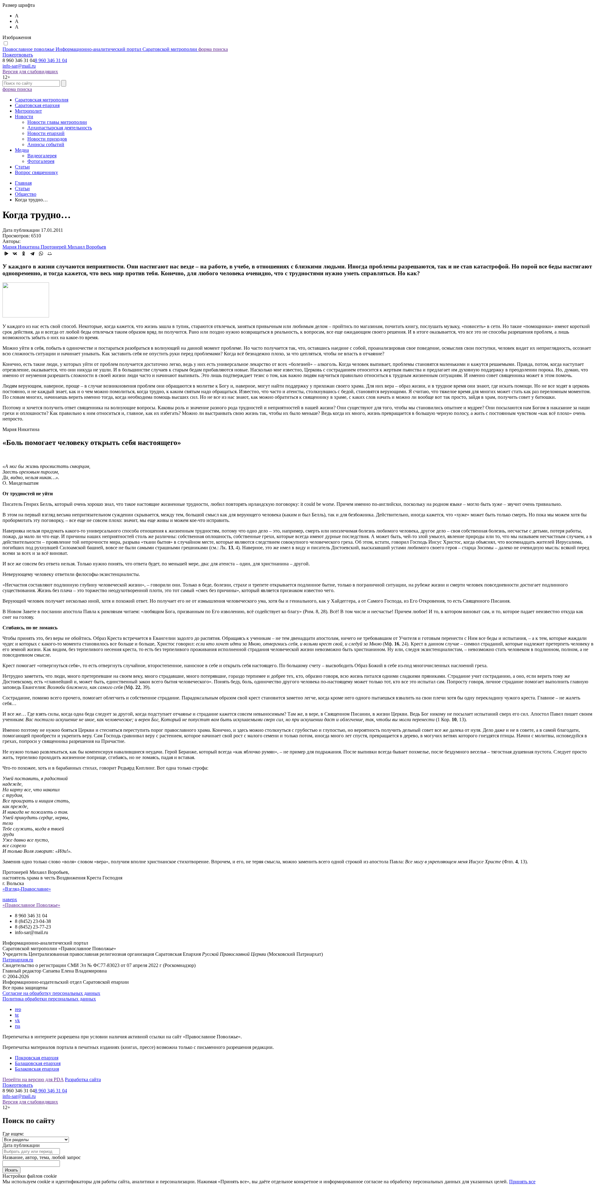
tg (17, 1015)
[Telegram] (32, 253)
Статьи (22, 166)
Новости (24, 116)
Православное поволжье (99, 49)
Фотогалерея (40, 161)
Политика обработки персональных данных (49, 998)
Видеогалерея (41, 155)
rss (17, 1026)
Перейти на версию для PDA (33, 1079)
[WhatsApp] (41, 253)
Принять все (522, 1181)
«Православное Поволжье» (31, 905)
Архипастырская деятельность (59, 127)
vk (17, 1020)
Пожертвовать (17, 54)
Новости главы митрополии (57, 122)
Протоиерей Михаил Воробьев (73, 247)
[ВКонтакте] (15, 253)
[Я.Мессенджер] (6, 253)
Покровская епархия (36, 1057)
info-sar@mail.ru (19, 66)
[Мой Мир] (49, 253)
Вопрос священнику (36, 172)
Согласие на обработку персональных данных (51, 993)
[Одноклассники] (23, 253)
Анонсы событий (45, 144)
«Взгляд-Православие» (26, 889)
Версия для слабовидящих (30, 71)
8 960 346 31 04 (51, 60)
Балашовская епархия (38, 1063)
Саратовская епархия (37, 105)
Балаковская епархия (37, 1069)
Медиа (22, 150)
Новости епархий (46, 133)
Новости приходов (47, 139)
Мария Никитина (21, 247)
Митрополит (28, 111)
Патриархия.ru (17, 959)
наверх (9, 899)
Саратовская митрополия (41, 99)
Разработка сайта (83, 1079)
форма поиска (213, 49)
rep (18, 1009)
